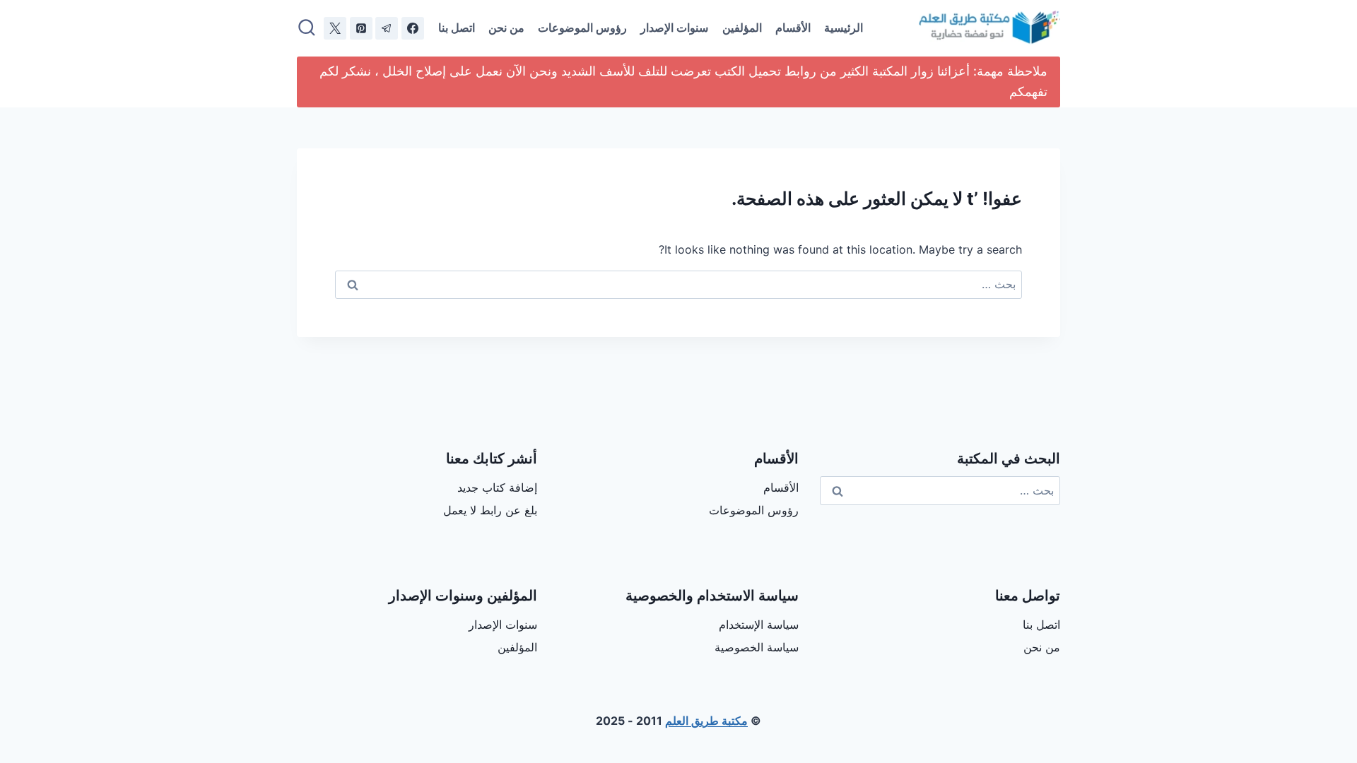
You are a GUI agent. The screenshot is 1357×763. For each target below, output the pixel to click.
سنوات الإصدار (674, 27)
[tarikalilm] (386, 28)
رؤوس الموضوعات (582, 27)
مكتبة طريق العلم (706, 721)
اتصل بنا (456, 27)
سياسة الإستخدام (759, 624)
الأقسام (793, 27)
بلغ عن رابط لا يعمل (490, 510)
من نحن (506, 27)
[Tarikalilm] (412, 28)
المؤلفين (742, 27)
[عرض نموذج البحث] (307, 28)
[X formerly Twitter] (335, 28)
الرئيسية (843, 27)
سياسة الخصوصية (757, 647)
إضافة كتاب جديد (497, 487)
